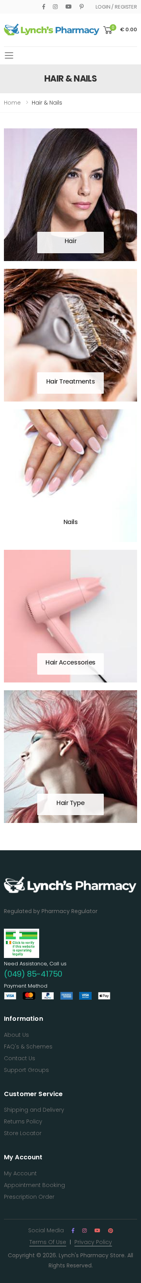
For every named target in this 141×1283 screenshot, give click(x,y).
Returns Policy (23, 1121)
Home (12, 103)
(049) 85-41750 (33, 973)
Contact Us (19, 1058)
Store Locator (23, 1133)
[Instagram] (55, 6)
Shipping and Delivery (34, 1110)
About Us (16, 1035)
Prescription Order (29, 1197)
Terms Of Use (47, 1242)
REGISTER (126, 7)
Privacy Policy (93, 1242)
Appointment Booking (34, 1185)
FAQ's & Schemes (28, 1046)
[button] (119, 30)
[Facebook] (43, 6)
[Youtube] (68, 6)
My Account (20, 1173)
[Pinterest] (82, 6)
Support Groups (26, 1070)
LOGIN (103, 7)
